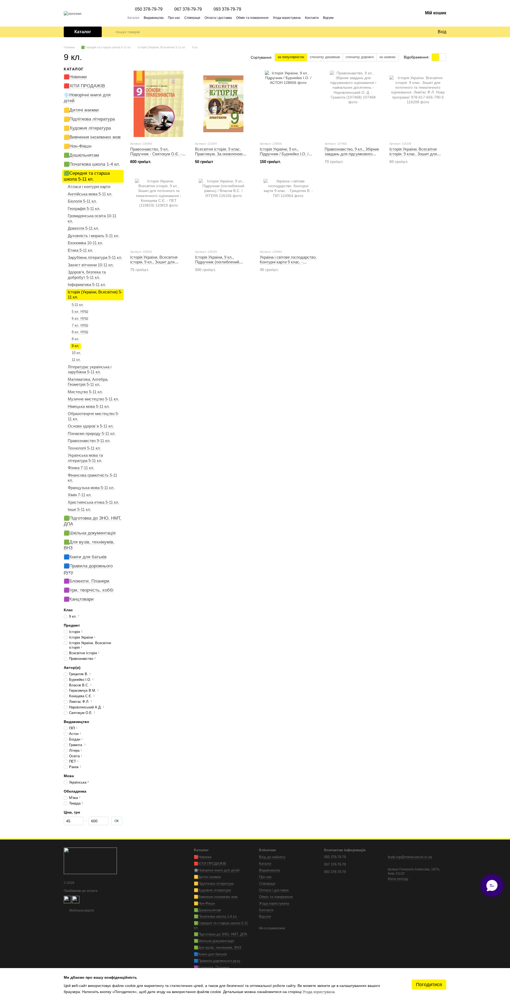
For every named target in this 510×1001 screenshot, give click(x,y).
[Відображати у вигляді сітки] (435, 57)
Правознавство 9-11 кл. (89, 440)
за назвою (387, 57)
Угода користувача (287, 18)
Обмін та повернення (252, 18)
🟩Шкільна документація (90, 533)
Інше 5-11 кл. (79, 509)
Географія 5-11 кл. (84, 208)
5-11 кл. (78, 305)
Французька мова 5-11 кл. (91, 487)
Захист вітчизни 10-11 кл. (91, 265)
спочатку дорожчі (360, 57)
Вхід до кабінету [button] (272, 857)
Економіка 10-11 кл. (85, 243)
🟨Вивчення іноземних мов (92, 137)
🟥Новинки (75, 76)
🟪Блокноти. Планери (86, 580)
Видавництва (154, 18)
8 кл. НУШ (80, 332)
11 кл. (76, 360)
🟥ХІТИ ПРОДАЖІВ (84, 85)
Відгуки (328, 18)
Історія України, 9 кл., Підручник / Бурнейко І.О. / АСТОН (284, 154)
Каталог (133, 18)
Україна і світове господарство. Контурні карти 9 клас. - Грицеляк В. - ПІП (288, 262)
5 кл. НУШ (80, 312)
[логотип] (90, 860)
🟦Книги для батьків (85, 556)
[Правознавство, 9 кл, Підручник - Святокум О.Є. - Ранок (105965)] (158, 104)
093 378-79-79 (227, 9)
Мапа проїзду (398, 879)
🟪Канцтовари (79, 599)
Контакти (312, 18)
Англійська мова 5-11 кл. (90, 194)
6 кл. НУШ (80, 318)
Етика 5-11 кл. (80, 250)
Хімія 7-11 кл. (80, 495)
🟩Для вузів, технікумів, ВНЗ (217, 947)
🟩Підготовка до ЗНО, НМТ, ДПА (220, 934)
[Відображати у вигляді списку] (442, 57)
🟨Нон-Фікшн (77, 146)
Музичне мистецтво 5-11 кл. (93, 399)
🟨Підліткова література (89, 118)
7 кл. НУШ (80, 325)
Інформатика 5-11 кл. (87, 284)
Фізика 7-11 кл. (81, 467)
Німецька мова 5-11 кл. (89, 406)
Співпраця (192, 18)
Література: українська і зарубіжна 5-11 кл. (89, 369)
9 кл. (75, 346)
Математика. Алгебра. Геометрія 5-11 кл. (88, 382)
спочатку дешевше (325, 57)
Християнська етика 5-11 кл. (93, 502)
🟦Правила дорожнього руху (217, 961)
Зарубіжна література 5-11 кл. (95, 257)
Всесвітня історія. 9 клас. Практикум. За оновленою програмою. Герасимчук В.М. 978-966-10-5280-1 (221, 156)
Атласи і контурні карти (89, 186)
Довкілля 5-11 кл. (83, 228)
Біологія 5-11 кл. (82, 201)
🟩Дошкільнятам (81, 155)
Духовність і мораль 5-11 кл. (93, 235)
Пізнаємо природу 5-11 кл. (92, 433)
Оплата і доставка (218, 18)
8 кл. (75, 339)
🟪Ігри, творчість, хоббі (88, 590)
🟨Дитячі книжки (81, 109)
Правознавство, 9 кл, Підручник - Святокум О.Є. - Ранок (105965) (156, 154)
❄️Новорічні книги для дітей (216, 870)
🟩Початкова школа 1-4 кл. (92, 164)
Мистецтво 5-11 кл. (85, 392)
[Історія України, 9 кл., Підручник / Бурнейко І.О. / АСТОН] (288, 104)
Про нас (174, 18)
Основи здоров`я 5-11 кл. (91, 426)
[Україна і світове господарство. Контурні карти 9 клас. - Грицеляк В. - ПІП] (288, 212)
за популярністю (291, 57)
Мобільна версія (81, 910)
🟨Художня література (87, 128)
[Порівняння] (411, 32)
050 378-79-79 (149, 9)
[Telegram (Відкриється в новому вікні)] (341, 17)
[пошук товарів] (111, 32)
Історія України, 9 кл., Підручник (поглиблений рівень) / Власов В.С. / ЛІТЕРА (222, 262)
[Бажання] (422, 32)
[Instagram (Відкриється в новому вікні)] (347, 17)
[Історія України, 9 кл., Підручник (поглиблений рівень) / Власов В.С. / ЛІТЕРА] (223, 212)
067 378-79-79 (188, 9)
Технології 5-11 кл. (84, 448)
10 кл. (76, 353)
